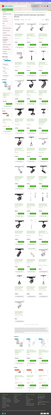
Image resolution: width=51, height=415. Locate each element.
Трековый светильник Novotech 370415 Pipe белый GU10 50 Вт (19, 34)
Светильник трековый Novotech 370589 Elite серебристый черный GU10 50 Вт (43, 92)
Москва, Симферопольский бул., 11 (44, 402)
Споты (4, 25)
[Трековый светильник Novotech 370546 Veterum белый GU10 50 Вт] (31, 27)
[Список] (48, 20)
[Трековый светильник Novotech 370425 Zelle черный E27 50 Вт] (19, 280)
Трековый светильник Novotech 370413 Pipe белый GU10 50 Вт (43, 149)
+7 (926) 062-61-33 (35, 5)
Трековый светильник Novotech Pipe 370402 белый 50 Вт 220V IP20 (31, 204)
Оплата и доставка (13, 2)
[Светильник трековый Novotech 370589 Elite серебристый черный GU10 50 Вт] (43, 84)
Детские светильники (7, 28)
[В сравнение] (12, 84)
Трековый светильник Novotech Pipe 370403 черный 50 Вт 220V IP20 (43, 204)
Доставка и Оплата (5, 404)
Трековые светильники (30, 12)
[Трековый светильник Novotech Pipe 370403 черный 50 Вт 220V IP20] (43, 197)
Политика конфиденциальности (6, 398)
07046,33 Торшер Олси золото (43, 376)
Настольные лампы (6, 30)
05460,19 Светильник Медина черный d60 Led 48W (7, 120)
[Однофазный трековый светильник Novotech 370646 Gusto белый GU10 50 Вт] (19, 84)
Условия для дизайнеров (6, 400)
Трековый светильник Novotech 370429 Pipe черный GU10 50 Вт (19, 204)
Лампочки (5, 42)
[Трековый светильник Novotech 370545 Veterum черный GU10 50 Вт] (19, 141)
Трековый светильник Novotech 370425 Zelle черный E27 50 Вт (19, 287)
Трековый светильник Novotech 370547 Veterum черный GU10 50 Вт (43, 233)
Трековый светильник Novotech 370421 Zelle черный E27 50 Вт (31, 149)
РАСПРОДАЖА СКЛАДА (31, 2)
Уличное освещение (7, 35)
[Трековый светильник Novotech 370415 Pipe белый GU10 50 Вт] (19, 27)
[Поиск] (28, 6)
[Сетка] (46, 20)
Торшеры (4, 32)
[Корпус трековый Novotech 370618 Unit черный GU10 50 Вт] (31, 112)
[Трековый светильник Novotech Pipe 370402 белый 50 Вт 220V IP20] (31, 197)
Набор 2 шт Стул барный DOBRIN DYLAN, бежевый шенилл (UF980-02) (7, 95)
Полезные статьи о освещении (21, 2)
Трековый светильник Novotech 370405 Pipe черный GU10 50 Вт (19, 232)
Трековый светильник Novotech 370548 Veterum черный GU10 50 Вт (31, 92)
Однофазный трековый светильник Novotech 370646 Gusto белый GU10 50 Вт (19, 92)
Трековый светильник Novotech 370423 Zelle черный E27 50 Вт (43, 287)
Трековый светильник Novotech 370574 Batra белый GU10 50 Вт (31, 260)
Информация (5, 394)
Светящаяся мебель (6, 49)
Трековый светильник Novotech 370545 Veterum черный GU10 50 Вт (19, 150)
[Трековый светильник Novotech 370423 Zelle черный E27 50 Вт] (43, 280)
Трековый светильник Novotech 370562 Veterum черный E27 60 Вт (43, 64)
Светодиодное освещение (5, 40)
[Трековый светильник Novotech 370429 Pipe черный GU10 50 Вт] (19, 197)
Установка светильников (6, 401)
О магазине (4, 403)
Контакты (3, 396)
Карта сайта (16, 402)
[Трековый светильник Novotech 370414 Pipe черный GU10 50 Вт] (19, 253)
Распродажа (5, 53)
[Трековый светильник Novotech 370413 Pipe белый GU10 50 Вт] (43, 141)
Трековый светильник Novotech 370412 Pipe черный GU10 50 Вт (31, 177)
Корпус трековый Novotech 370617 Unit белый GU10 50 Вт (19, 63)
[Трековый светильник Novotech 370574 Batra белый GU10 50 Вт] (31, 253)
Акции (3, 2)
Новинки (4, 11)
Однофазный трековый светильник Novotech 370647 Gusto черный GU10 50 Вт (19, 120)
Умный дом (5, 37)
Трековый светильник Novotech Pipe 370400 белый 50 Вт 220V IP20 (31, 232)
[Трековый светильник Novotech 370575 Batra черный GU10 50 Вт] (43, 170)
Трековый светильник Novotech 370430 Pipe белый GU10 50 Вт (43, 260)
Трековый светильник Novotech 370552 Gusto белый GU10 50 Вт (19, 177)
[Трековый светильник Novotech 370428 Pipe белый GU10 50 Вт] (19, 305)
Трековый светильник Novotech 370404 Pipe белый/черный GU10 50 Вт (43, 35)
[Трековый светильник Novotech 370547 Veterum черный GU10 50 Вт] (43, 224)
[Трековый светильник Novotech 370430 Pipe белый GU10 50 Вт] (43, 253)
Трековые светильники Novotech (40, 12)
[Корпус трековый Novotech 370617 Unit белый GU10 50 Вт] (19, 56)
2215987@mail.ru (35, 6)
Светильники (5, 21)
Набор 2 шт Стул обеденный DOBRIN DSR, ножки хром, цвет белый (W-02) (43, 351)
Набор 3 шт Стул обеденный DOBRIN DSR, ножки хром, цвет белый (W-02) (31, 351)
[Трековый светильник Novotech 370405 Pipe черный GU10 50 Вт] (19, 224)
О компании (7, 2)
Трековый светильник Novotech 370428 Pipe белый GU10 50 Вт (19, 312)
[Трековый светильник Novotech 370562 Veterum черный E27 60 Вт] (43, 56)
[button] (2, 95)
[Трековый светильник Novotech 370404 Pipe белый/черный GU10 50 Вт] (43, 27)
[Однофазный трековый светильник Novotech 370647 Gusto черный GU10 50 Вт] (19, 112)
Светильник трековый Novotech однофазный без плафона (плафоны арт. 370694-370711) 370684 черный (43, 120)
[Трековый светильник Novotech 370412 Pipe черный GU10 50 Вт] (31, 170)
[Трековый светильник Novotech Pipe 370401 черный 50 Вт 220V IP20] (31, 56)
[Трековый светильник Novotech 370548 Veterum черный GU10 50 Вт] (31, 84)
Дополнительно (17, 394)
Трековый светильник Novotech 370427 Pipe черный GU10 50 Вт (31, 287)
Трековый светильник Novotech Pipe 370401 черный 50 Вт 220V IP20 (31, 63)
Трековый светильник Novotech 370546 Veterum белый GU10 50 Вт (31, 35)
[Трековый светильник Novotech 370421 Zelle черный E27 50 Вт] (31, 141)
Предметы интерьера (7, 44)
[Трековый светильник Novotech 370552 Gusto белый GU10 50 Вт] (19, 170)
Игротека (4, 51)
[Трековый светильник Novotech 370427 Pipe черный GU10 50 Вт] (31, 280)
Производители (17, 400)
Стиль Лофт (5, 18)
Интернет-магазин (30, 394)
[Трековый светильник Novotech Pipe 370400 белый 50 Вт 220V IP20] (31, 224)
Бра (3, 23)
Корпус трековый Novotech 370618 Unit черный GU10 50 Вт (31, 119)
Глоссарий (16, 399)
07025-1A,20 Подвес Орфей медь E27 (30, 376)
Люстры (4, 16)
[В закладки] (12, 82)
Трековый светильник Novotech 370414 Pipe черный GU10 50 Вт (19, 260)
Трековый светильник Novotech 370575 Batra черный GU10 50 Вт (43, 177)
